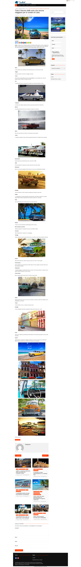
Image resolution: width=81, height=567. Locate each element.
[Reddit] (19, 43)
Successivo (45, 455)
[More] (30, 43)
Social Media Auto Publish (37, 566)
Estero (27, 469)
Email (16, 541)
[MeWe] (25, 43)
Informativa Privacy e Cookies (37, 559)
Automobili (18, 439)
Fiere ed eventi (36, 470)
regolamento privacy (56, 52)
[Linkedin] (21, 43)
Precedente (18, 455)
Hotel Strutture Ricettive (37, 494)
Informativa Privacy (33, 5)
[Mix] (27, 43)
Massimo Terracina (37, 476)
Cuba (17, 469)
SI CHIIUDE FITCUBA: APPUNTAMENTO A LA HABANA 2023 (40, 473)
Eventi (24, 5)
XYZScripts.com (45, 566)
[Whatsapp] (28, 43)
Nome (16, 537)
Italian (69, 0)
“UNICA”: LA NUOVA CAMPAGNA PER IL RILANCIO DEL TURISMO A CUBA (23, 472)
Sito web (16, 545)
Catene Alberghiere (36, 491)
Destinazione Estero (22, 469)
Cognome (53, 44)
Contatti (27, 5)
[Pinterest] (23, 43)
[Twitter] (18, 43)
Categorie (19, 5)
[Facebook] (16, 43)
